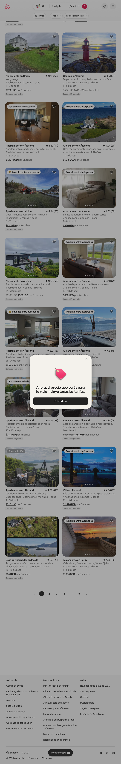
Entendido (61, 401)
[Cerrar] (86, 359)
